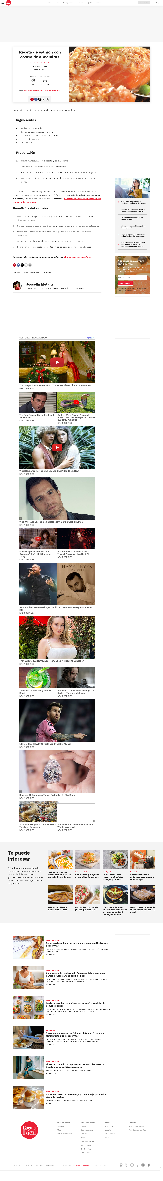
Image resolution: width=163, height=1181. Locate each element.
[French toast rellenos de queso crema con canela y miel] (142, 894)
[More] (103, 3)
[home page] (8, 3)
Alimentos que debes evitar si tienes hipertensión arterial (133, 210)
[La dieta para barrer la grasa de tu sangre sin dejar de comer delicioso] (28, 1007)
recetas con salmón (31, 273)
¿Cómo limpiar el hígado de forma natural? (132, 218)
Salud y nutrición (81, 872)
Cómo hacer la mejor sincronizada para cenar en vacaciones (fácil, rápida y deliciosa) (115, 911)
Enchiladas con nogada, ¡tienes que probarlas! (87, 908)
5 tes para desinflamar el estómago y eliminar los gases (133, 202)
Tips (57, 3)
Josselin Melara (39, 70)
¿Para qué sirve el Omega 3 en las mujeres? (133, 227)
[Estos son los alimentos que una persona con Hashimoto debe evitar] (28, 947)
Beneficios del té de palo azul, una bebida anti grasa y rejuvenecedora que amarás (133, 244)
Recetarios (134, 872)
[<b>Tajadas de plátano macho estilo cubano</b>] (60, 894)
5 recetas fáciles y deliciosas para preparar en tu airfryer (142, 877)
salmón (17, 273)
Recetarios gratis (85, 3)
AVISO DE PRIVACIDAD (139, 290)
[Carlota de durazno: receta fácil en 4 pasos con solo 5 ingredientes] (60, 859)
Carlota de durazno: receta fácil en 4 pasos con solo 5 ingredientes (59, 874)
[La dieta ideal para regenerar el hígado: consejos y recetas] (115, 859)
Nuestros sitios (88, 1122)
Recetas (48, 3)
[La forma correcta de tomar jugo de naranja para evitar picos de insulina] (28, 1097)
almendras (47, 273)
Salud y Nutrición (69, 3)
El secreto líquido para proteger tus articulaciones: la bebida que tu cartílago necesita (75, 1065)
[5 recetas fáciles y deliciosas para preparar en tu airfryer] (142, 859)
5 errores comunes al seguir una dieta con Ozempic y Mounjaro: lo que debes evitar (75, 1034)
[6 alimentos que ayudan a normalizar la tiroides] (87, 859)
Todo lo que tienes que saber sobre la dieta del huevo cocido (133, 235)
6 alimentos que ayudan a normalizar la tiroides (87, 875)
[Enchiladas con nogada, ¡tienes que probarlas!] (87, 894)
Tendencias (50, 1030)
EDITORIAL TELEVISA (81, 1166)
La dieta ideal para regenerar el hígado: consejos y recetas (113, 877)
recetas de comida (52, 90)
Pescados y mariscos (33, 90)
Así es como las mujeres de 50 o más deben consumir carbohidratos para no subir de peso (75, 974)
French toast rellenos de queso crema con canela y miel (142, 909)
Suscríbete (144, 3)
